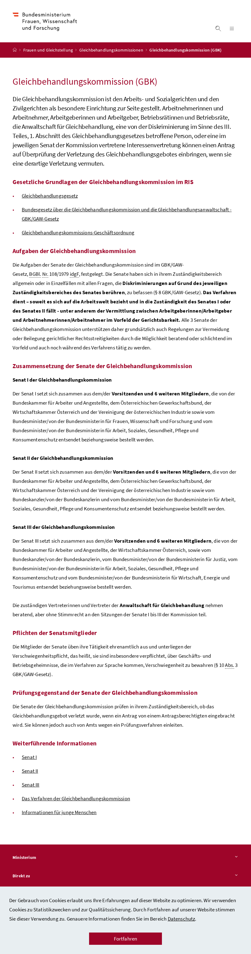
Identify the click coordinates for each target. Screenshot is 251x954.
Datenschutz (181, 918)
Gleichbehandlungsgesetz (50, 195)
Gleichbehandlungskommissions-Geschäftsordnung (78, 232)
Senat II (30, 770)
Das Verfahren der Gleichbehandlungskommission (76, 798)
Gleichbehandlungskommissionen (111, 50)
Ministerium (24, 857)
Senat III (30, 784)
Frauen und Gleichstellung (48, 50)
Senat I (29, 757)
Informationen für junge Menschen (59, 812)
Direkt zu (21, 876)
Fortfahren (125, 938)
